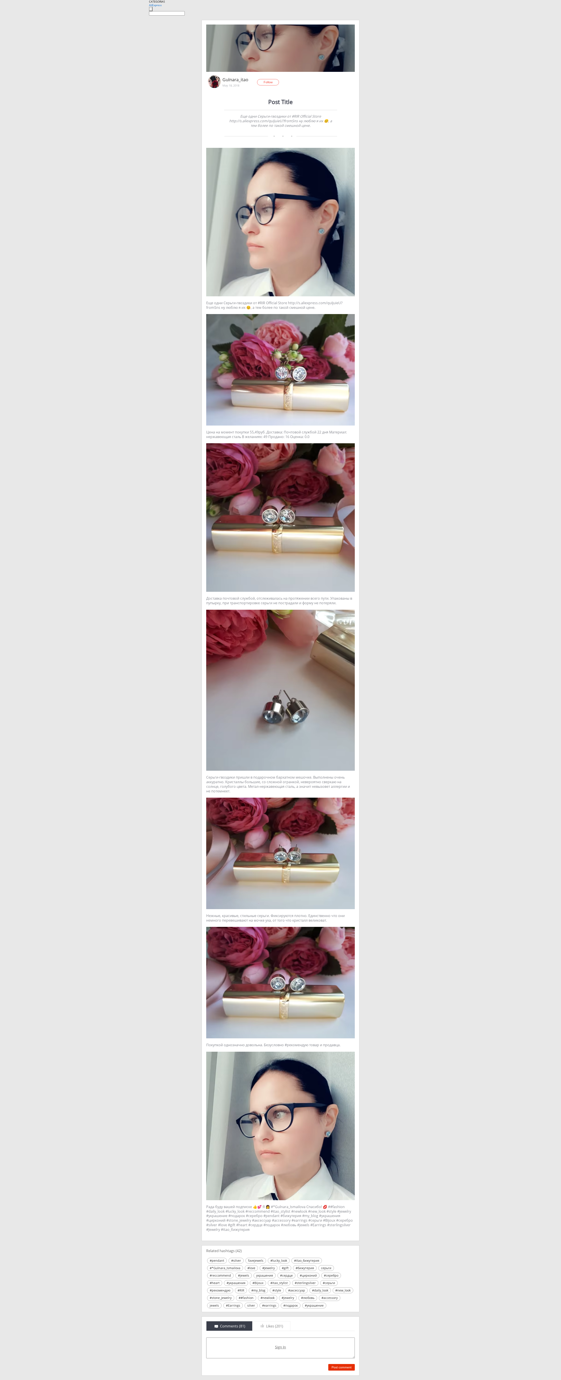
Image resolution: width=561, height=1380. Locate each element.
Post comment (342, 1367)
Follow (268, 82)
